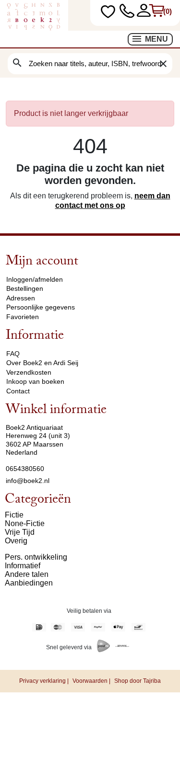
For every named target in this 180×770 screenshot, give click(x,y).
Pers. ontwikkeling (36, 557)
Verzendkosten (28, 372)
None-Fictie (25, 523)
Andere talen (26, 574)
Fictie (14, 515)
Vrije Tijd (20, 532)
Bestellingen (24, 288)
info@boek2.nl (27, 480)
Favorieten (22, 317)
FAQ (13, 353)
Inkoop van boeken (35, 381)
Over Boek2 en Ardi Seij (42, 363)
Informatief (22, 566)
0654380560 (25, 468)
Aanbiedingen (29, 583)
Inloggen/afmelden (34, 279)
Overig (16, 541)
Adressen (20, 298)
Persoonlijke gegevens (40, 307)
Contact (18, 391)
